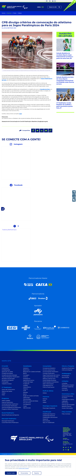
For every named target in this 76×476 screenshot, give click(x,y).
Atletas (45, 393)
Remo (24, 394)
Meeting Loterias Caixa (49, 378)
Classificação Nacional (49, 415)
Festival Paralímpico (7, 402)
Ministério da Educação (8, 378)
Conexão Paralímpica (48, 373)
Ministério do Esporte (7, 380)
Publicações (5, 382)
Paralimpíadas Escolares (49, 380)
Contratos (64, 388)
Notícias (9, 13)
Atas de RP (65, 390)
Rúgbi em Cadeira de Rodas (31, 395)
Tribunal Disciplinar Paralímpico (10, 376)
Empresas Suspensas (67, 386)
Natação (25, 392)
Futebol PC (26, 383)
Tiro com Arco (27, 402)
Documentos (46, 421)
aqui (20, 113)
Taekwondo (26, 397)
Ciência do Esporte (67, 370)
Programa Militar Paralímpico (10, 409)
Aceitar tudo (11, 473)
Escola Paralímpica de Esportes (10, 415)
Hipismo (25, 389)
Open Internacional (48, 383)
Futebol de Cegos (28, 382)
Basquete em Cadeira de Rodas (32, 371)
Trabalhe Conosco (7, 383)
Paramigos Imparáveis (49, 408)
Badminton (26, 370)
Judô (24, 390)
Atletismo (25, 368)
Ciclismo (25, 376)
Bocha (25, 373)
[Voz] (74, 196)
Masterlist (45, 419)
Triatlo (25, 406)
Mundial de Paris (45, 89)
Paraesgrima (26, 378)
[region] (38, 467)
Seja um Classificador (48, 422)
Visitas (3, 393)
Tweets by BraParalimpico (9, 229)
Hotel (3, 394)
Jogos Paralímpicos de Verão (50, 376)
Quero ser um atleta (7, 371)
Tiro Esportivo (27, 404)
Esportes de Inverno (28, 380)
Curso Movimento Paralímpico (10, 422)
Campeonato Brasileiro (49, 368)
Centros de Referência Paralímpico (11, 407)
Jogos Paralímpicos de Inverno (51, 375)
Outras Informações (67, 408)
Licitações (64, 383)
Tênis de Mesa (27, 399)
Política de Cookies (24, 468)
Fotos (14, 13)
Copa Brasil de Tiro (48, 385)
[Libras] (74, 192)
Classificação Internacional (50, 417)
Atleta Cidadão (6, 400)
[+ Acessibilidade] (74, 200)
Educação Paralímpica (8, 421)
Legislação (65, 401)
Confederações (6, 370)
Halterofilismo (27, 387)
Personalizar (24, 473)
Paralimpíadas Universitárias (50, 382)
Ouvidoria (64, 397)
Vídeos (20, 13)
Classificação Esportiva (49, 414)
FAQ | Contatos (66, 414)
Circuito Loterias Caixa (49, 370)
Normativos (65, 403)
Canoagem (26, 375)
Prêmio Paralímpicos (48, 387)
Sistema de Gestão (7, 391)
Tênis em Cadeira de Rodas (30, 401)
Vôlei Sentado (27, 408)
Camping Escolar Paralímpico (10, 404)
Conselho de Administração (9, 375)
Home (3, 13)
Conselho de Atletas (7, 373)
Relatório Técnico (66, 406)
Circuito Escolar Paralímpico (9, 405)
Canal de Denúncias (67, 396)
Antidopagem (66, 375)
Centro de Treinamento (8, 389)
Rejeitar (36, 473)
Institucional (5, 368)
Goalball (25, 385)
